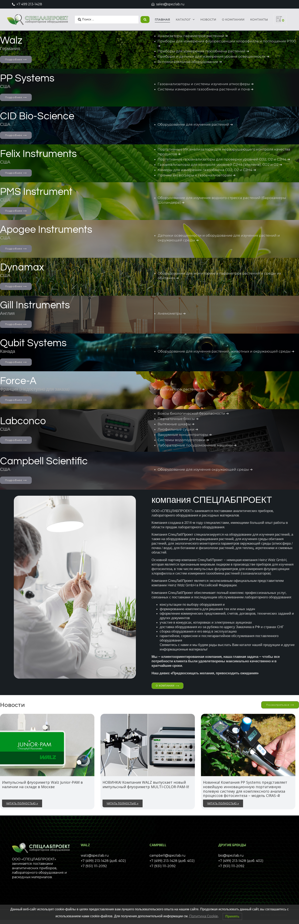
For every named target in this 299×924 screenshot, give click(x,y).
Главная (162, 19)
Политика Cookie (203, 916)
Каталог (183, 19)
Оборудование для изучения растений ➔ (195, 124)
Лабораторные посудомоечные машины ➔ (197, 445)
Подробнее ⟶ (16, 59)
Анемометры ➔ (172, 313)
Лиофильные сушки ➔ (178, 429)
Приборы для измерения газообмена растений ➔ (203, 51)
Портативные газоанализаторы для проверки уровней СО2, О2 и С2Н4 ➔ (224, 159)
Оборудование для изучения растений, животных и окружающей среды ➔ (226, 351)
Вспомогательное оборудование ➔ (190, 62)
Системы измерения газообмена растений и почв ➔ (205, 89)
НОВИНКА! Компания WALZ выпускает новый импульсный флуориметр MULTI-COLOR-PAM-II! (146, 784)
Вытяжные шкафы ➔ (176, 424)
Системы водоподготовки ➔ (183, 440)
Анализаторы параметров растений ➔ (193, 36)
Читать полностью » (22, 803)
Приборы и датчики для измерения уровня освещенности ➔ (213, 56)
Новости (208, 19)
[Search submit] (145, 19)
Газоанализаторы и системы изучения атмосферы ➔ (206, 84)
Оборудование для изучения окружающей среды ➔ (205, 469)
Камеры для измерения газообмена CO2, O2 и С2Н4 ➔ (207, 170)
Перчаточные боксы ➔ (178, 419)
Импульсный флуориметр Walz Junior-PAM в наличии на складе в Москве (42, 784)
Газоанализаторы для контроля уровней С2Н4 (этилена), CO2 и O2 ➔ (220, 165)
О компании (233, 19)
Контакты (259, 19)
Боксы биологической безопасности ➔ (193, 413)
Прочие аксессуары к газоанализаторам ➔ (197, 175)
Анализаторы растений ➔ (181, 389)
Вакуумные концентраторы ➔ (185, 435)
